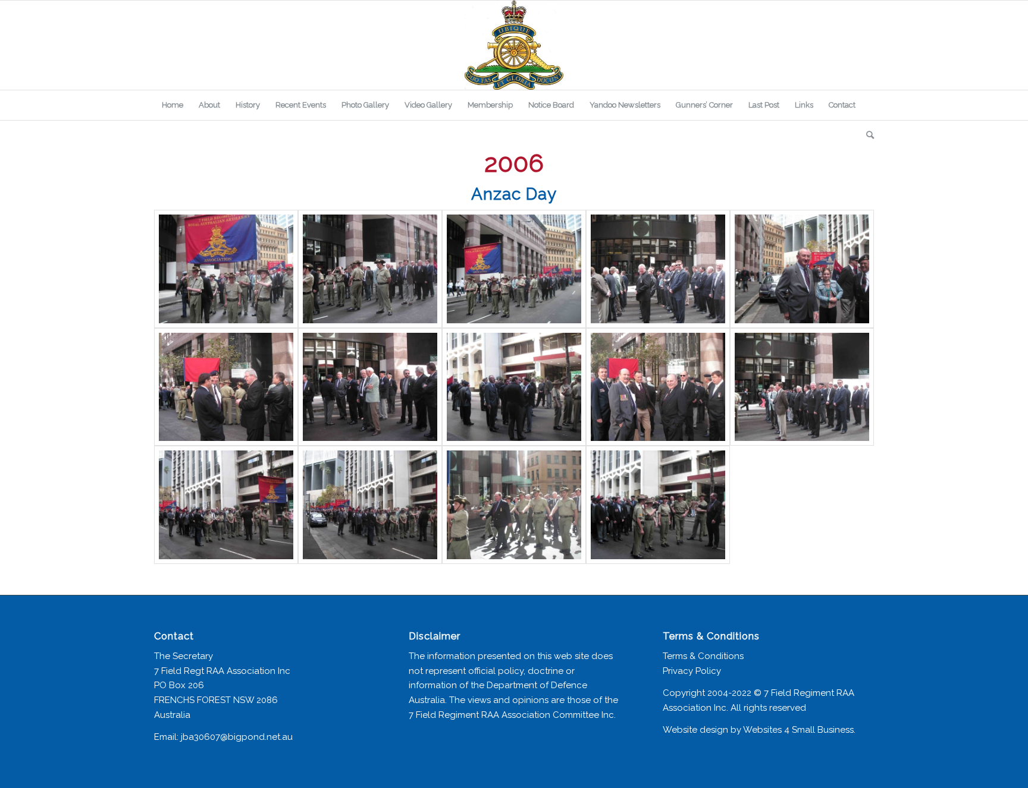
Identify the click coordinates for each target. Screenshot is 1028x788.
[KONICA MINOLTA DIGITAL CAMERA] (226, 269)
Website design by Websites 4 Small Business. (759, 729)
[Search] (866, 135)
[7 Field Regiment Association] (514, 45)
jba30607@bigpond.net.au (237, 737)
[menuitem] (172, 105)
